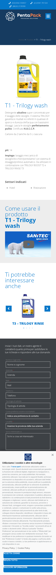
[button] (52, 455)
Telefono (9, 391)
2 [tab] (26, 328)
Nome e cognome (14, 360)
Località (9, 421)
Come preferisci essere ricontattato (20, 411)
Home (21, 39)
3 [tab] (29, 328)
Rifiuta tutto (10, 560)
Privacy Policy (8, 548)
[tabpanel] (28, 309)
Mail (8, 380)
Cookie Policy (24, 548)
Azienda (10, 370)
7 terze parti (16, 467)
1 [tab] (23, 328)
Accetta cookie (11, 553)
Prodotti (30, 39)
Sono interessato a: (14, 432)
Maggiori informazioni (15, 567)
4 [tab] (32, 328)
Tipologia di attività (13, 401)
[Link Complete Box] (28, 309)
